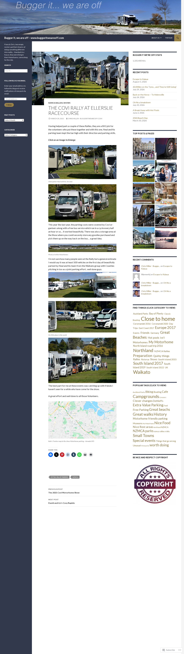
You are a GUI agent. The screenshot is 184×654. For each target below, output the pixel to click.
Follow (9, 105)
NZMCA (75, 477)
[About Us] (166, 171)
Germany (155, 333)
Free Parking (141, 409)
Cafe (165, 391)
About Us (155, 38)
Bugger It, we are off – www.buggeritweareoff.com (34, 37)
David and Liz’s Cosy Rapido (61, 501)
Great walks (143, 414)
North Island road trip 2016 (148, 345)
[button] (155, 484)
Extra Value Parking (59, 477)
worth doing (159, 445)
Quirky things (161, 356)
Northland (143, 350)
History (160, 414)
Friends (145, 332)
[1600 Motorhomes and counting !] (144, 238)
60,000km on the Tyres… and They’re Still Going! (155, 87)
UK (166, 367)
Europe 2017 (165, 327)
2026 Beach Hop (140, 118)
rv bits (167, 431)
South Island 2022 (155, 367)
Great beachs (159, 409)
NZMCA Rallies (55, 103)
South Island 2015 (167, 359)
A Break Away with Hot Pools (146, 110)
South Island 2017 (148, 363)
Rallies (136, 359)
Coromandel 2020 (160, 324)
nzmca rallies (159, 431)
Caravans (162, 397)
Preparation (142, 355)
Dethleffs (158, 401)
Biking (149, 391)
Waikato (141, 372)
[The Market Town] (144, 149)
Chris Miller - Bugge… (150, 266)
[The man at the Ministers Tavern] (144, 216)
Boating (157, 391)
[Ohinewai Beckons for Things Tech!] (144, 171)
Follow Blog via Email (15, 81)
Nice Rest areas (143, 426)
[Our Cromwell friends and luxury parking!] (144, 193)
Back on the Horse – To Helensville (148, 94)
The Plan (168, 38)
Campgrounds (146, 396)
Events (136, 333)
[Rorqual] (166, 238)
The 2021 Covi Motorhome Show (63, 491)
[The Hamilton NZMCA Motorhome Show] (166, 193)
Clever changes (143, 400)
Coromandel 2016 (142, 323)
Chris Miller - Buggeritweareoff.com (85, 118)
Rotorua (145, 359)
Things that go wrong (166, 441)
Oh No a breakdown (142, 102)
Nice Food (162, 423)
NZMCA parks (143, 431)
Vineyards (145, 446)
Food (166, 406)
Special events (144, 440)
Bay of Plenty (156, 313)
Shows (66, 103)
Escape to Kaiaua (140, 79)
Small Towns (143, 435)
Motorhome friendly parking (150, 418)
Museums (137, 423)
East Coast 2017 (146, 328)
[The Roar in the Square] (166, 216)
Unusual (137, 445)
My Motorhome (161, 342)
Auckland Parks (140, 313)
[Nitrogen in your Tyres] (166, 149)
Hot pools (153, 337)
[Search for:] (16, 71)
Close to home (158, 318)
